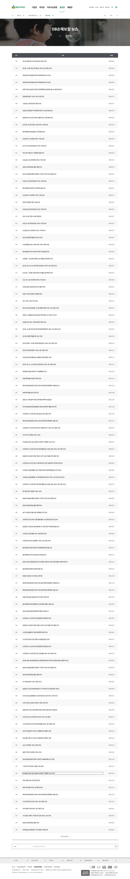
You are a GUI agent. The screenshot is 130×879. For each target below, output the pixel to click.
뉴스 (60, 36)
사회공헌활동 (57, 867)
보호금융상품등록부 (21, 867)
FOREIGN (30, 867)
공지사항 (68, 36)
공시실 (96, 7)
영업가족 (102, 7)
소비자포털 (91, 7)
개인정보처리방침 (38, 867)
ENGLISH (107, 7)
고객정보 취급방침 (48, 867)
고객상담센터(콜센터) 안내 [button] (85, 873)
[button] (21, 860)
